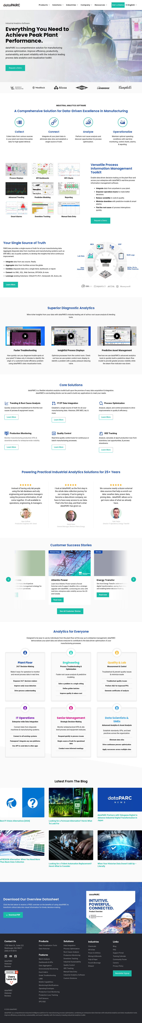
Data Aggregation (45, 966)
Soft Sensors (43, 998)
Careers (116, 963)
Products (43, 5)
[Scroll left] (8, 579)
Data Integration (69, 945)
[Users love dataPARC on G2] (11, 985)
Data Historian (44, 949)
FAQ (114, 950)
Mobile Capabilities (46, 982)
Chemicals (92, 946)
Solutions (57, 5)
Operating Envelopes (46, 988)
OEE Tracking (68, 968)
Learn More (10, 285)
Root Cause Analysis (71, 952)
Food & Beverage (94, 963)
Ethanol (91, 966)
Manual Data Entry (70, 972)
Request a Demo (15, 68)
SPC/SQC (42, 1002)
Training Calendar (119, 956)
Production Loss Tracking (48, 995)
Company (85, 5)
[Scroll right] (133, 579)
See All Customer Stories (70, 611)
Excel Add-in (43, 972)
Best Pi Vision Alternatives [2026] (15, 821)
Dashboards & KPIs (46, 962)
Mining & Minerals (95, 956)
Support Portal (118, 953)
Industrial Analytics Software (74, 975)
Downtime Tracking (71, 959)
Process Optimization (72, 949)
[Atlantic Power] (46, 577)
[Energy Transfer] (92, 575)
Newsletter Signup (122, 973)
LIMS (41, 979)
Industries (71, 5)
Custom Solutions (70, 978)
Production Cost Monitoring (49, 992)
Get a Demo (118, 5)
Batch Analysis (44, 959)
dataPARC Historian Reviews (8, 963)
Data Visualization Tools (48, 945)
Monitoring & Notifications (48, 985)
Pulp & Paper (93, 959)
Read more (34, 600)
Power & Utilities (94, 953)
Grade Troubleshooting (47, 975)
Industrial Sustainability (72, 962)
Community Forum (120, 959)
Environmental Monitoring (48, 969)
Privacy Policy (118, 966)
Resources (100, 5)
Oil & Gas (91, 950)
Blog (114, 946)
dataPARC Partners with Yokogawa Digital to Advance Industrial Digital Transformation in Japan (117, 817)
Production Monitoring (72, 955)
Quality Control (69, 965)
